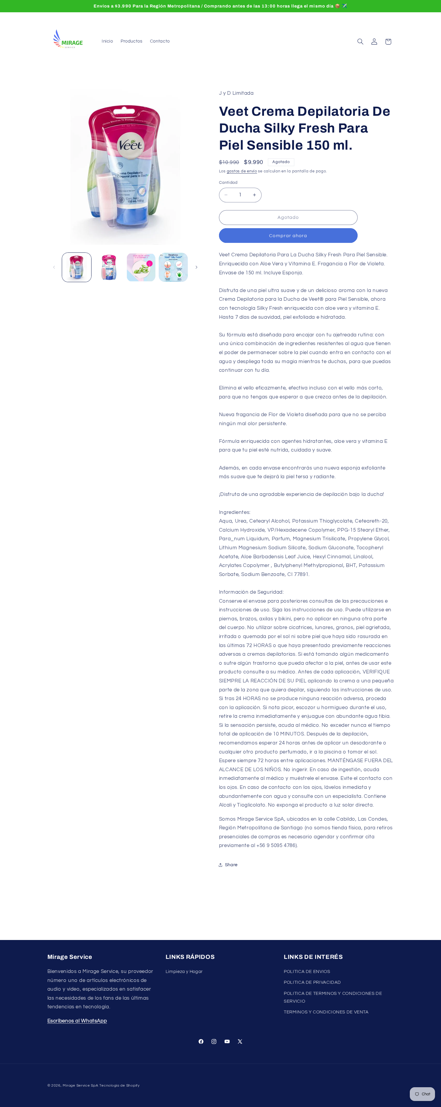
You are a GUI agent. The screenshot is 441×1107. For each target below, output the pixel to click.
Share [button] (231, 865)
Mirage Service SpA (80, 1085)
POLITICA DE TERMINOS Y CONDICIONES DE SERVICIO (333, 997)
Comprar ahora (288, 235)
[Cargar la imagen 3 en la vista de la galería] (141, 267)
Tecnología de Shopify (119, 1085)
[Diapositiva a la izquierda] (54, 267)
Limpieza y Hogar (184, 971)
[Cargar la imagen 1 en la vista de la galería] (76, 267)
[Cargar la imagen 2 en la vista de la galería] (108, 267)
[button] (360, 42)
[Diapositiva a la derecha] (196, 267)
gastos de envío (242, 171)
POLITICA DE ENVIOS (307, 971)
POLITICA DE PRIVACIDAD (312, 982)
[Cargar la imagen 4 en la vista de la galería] (173, 267)
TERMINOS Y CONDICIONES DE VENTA (326, 1012)
